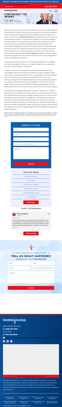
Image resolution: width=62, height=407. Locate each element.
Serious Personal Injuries (31, 193)
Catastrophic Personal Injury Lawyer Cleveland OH (10, 402)
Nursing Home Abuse (31, 189)
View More (31, 233)
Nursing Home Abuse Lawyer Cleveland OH (52, 402)
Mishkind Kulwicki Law (27, 37)
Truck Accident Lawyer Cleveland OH (52, 398)
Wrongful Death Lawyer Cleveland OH (24, 398)
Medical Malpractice (31, 176)
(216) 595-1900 (51, 6)
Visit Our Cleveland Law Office (31, 376)
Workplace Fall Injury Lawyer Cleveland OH (38, 402)
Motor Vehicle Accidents (31, 184)
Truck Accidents (31, 197)
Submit (31, 164)
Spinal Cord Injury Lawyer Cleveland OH (38, 398)
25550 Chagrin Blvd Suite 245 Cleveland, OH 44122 (27, 338)
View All (31, 202)
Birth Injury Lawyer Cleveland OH (10, 398)
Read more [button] (15, 227)
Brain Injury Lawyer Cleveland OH (24, 402)
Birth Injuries (31, 180)
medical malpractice (32, 53)
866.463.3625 (11, 334)
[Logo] (14, 323)
